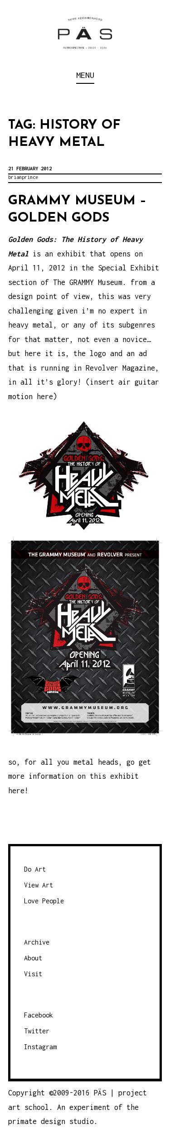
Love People (44, 901)
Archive (36, 942)
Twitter (36, 1031)
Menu (85, 75)
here (16, 790)
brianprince (23, 177)
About (33, 958)
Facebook (38, 1015)
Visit (33, 974)
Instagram (40, 1047)
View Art (38, 885)
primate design (38, 1121)
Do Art (35, 869)
